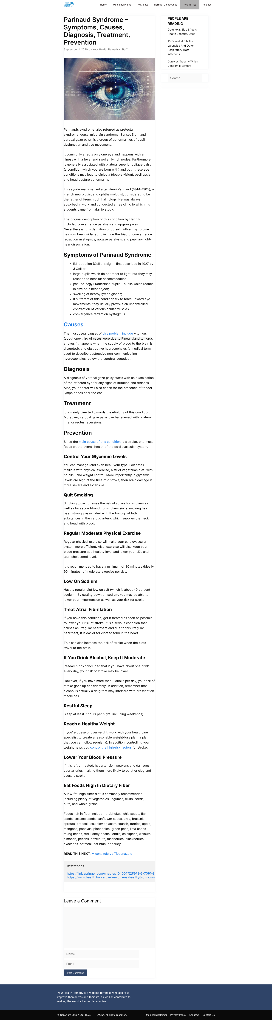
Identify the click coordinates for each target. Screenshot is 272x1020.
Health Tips (190, 4)
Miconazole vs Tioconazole (112, 854)
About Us (194, 1014)
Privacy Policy (178, 1014)
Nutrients (143, 4)
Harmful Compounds (165, 4)
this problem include (118, 333)
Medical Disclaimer (156, 1014)
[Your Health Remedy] (69, 4)
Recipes (207, 4)
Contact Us (208, 1014)
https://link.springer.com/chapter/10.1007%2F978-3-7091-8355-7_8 (116, 873)
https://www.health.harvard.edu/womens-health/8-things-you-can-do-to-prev (125, 877)
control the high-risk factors (111, 747)
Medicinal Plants (122, 4)
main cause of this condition (100, 442)
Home (103, 4)
